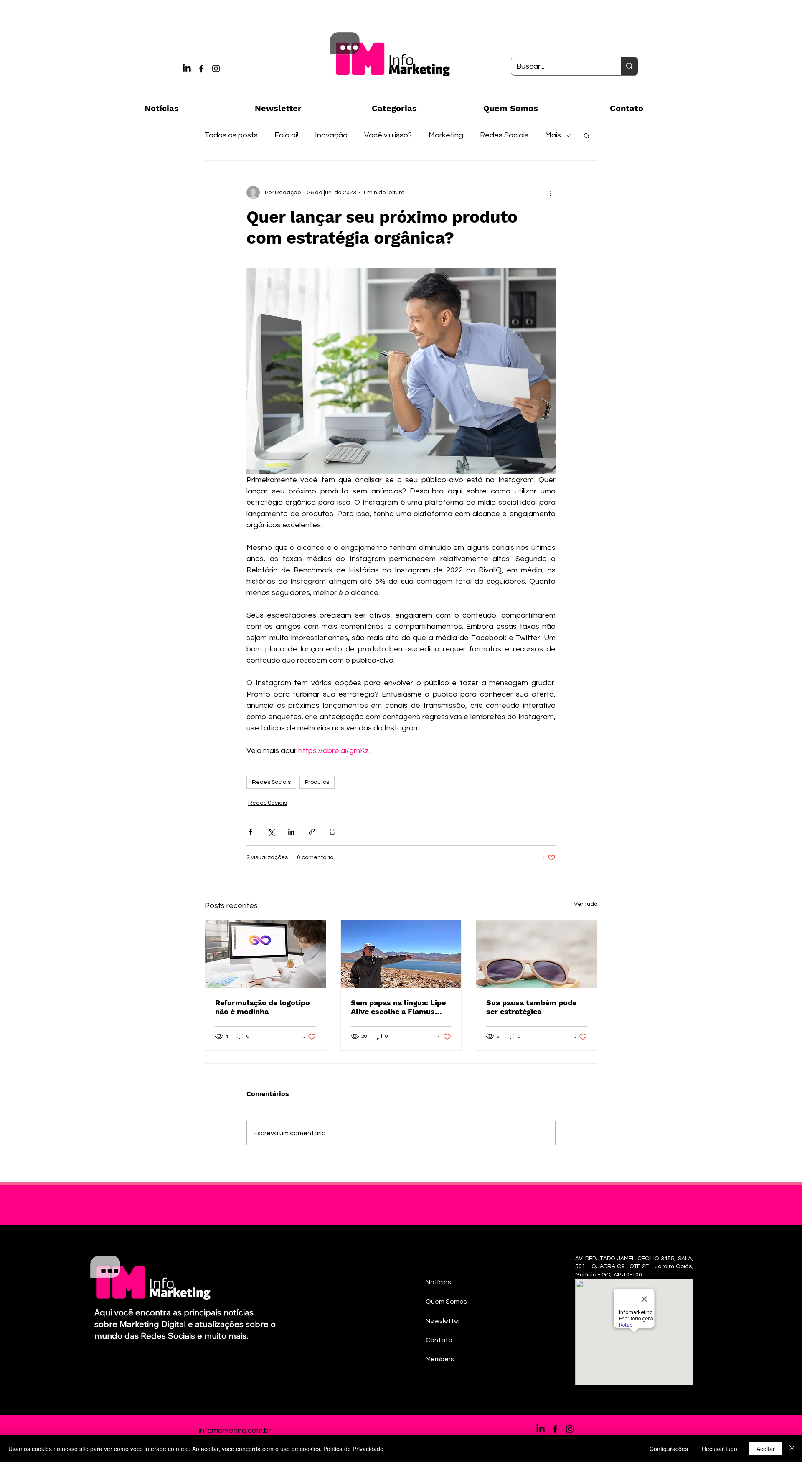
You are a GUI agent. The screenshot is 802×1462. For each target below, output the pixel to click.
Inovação (331, 135)
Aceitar (765, 1448)
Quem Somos (446, 1301)
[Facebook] (201, 69)
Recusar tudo (719, 1448)
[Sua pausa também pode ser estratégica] (536, 954)
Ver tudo (585, 904)
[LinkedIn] (187, 69)
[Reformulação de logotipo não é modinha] (265, 954)
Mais (553, 135)
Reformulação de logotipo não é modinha (262, 1007)
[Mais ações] (551, 193)
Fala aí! (286, 135)
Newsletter (443, 1320)
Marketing (446, 135)
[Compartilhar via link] (312, 832)
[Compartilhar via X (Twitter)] (271, 832)
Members (440, 1359)
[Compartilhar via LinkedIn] (291, 832)
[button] (587, 135)
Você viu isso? (388, 135)
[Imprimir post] (332, 832)
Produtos (317, 782)
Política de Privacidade (353, 1448)
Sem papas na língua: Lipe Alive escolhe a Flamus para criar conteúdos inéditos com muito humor (400, 1007)
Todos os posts (231, 135)
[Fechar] (792, 1448)
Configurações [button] (669, 1448)
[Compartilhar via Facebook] (250, 832)
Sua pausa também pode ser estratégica (531, 1007)
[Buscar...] (629, 66)
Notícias (438, 1282)
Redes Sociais (504, 135)
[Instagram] (216, 69)
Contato (439, 1340)
